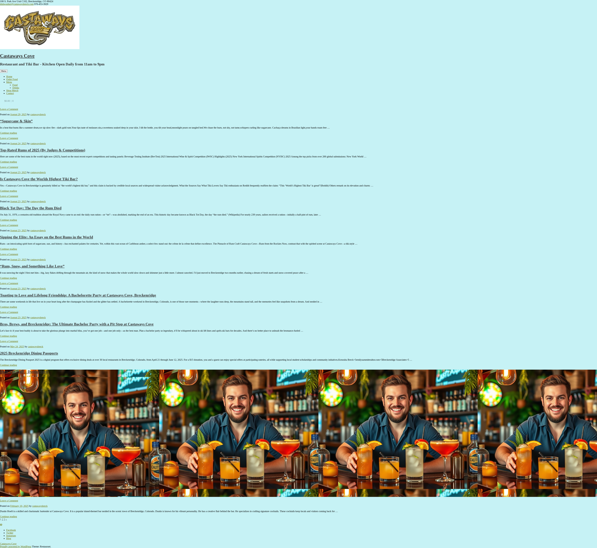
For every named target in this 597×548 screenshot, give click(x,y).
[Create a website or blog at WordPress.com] (1, 524)
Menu (3, 71)
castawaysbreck (38, 114)
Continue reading (8, 133)
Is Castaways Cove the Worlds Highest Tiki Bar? (39, 179)
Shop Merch (12, 90)
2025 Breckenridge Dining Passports (29, 353)
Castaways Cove (17, 56)
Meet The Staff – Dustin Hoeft (24, 372)
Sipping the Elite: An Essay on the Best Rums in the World (46, 237)
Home (9, 76)
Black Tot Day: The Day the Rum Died (30, 208)
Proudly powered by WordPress (15, 546)
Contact (10, 93)
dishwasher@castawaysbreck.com (17, 4)
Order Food (12, 79)
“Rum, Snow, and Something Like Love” (32, 266)
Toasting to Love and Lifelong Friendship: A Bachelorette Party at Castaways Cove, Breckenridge (78, 295)
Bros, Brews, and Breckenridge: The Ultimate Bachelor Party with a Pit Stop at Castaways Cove (77, 324)
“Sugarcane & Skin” (16, 121)
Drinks (15, 87)
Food (15, 85)
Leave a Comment (9, 109)
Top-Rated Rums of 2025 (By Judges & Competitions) (42, 150)
